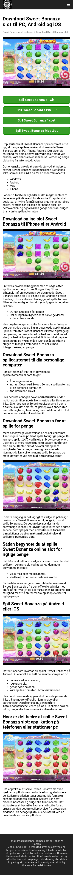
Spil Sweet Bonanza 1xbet (36, 120)
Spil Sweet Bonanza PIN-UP (37, 110)
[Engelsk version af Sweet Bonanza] (15, 52)
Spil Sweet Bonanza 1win (37, 100)
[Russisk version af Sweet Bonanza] (6, 52)
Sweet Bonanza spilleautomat (18, 32)
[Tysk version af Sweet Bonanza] (61, 52)
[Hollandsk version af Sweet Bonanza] (25, 59)
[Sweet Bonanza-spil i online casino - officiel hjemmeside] (7, 4)
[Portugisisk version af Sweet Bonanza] (25, 52)
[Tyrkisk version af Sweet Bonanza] (43, 52)
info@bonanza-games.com (33, 840)
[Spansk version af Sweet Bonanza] (34, 52)
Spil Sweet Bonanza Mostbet (36, 131)
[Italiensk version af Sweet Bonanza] (52, 52)
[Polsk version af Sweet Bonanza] (15, 59)
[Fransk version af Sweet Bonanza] (6, 59)
